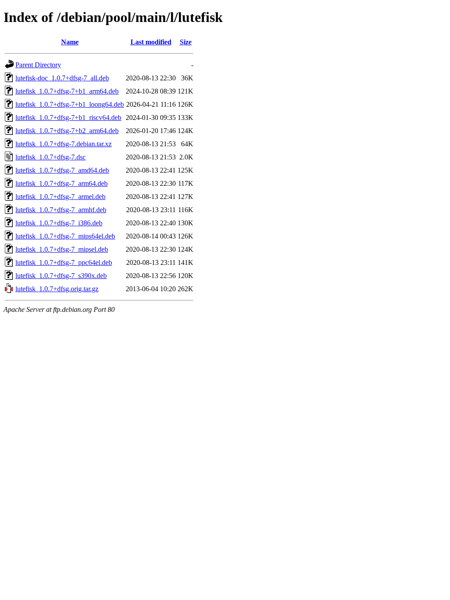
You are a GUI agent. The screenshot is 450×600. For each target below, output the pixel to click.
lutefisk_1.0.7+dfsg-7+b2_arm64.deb (67, 130)
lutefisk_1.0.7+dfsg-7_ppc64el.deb (63, 262)
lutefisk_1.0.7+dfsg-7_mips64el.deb (65, 236)
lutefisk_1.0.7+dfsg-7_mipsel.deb (61, 249)
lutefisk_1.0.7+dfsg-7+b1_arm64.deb (67, 91)
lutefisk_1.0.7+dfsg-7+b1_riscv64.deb (68, 117)
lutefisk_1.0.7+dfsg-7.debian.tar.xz (63, 144)
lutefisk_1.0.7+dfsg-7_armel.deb (60, 196)
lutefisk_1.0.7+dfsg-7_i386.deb (58, 223)
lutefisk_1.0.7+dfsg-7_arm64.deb (61, 183)
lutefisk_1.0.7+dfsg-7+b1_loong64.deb (69, 104)
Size (186, 42)
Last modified (151, 42)
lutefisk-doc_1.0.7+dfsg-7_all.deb (62, 78)
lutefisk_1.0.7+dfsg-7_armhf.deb (60, 209)
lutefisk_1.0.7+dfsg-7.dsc (50, 157)
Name (70, 42)
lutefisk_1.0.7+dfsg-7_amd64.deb (62, 170)
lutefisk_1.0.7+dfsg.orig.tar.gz (56, 289)
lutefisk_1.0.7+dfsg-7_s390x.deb (61, 275)
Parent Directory (38, 65)
